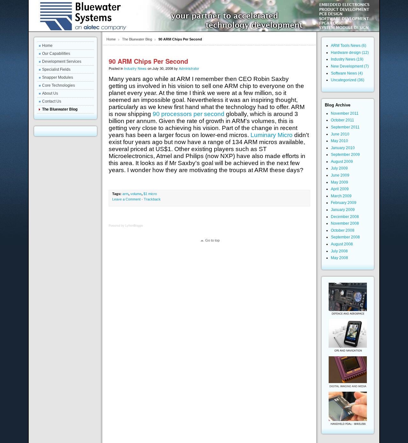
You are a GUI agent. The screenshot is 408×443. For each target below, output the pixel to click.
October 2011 (342, 120)
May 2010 (339, 141)
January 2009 (343, 209)
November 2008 (345, 223)
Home (111, 39)
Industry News (135, 68)
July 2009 (339, 168)
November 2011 (345, 113)
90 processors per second (188, 114)
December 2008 (345, 216)
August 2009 (342, 161)
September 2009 (345, 154)
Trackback (152, 199)
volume (136, 194)
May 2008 (339, 258)
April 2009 (340, 189)
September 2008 (345, 237)
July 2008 (339, 251)
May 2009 (339, 182)
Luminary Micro (272, 135)
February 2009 (343, 202)
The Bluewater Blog (137, 39)
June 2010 (340, 134)
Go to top (212, 240)
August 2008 (342, 244)
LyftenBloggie (134, 225)
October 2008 (342, 230)
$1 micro (150, 194)
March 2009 (341, 196)
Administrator (189, 68)
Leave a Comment (126, 199)
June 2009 (340, 175)
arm (125, 194)
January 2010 (343, 148)
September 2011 (345, 127)
